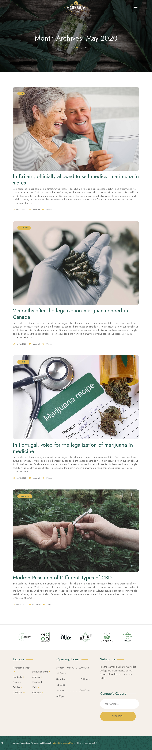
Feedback (37, 682)
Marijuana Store (40, 671)
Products (17, 677)
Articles (36, 677)
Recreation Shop (21, 667)
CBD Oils (17, 692)
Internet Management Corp (63, 742)
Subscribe (118, 716)
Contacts (36, 692)
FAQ (34, 687)
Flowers (17, 682)
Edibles (16, 687)
